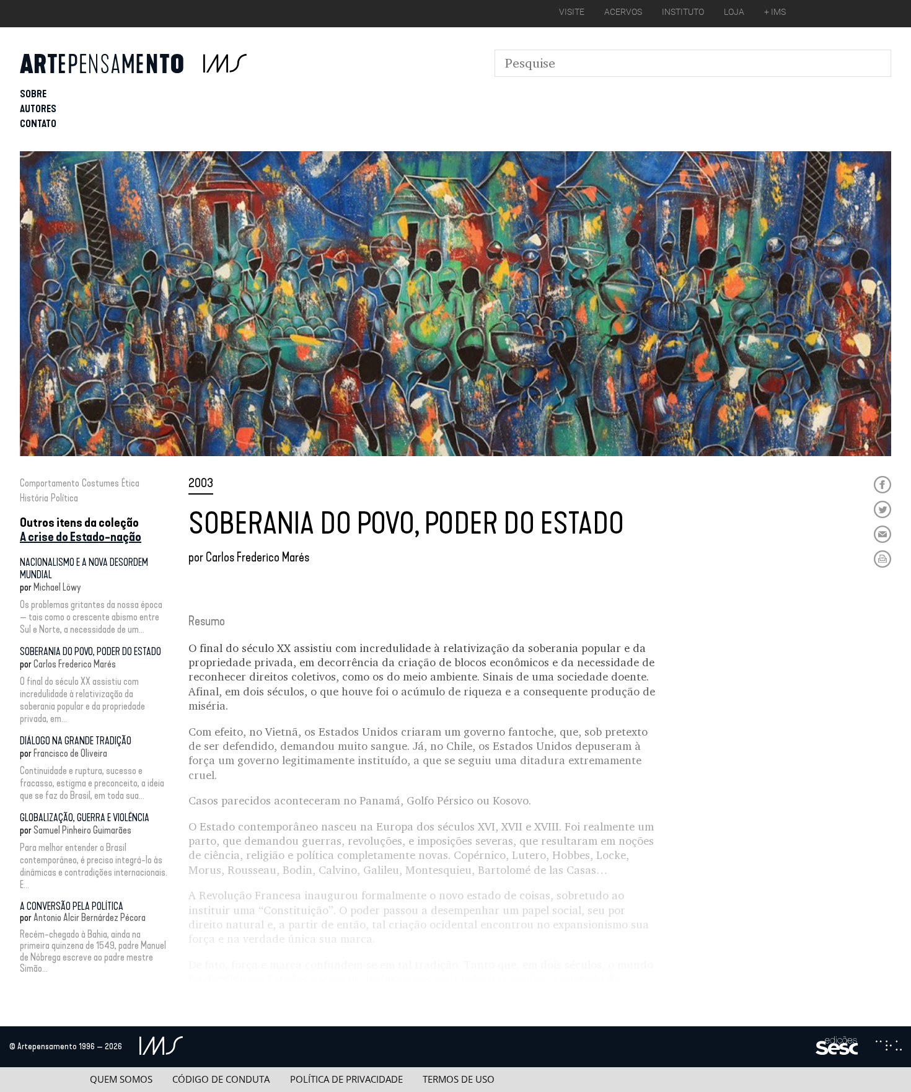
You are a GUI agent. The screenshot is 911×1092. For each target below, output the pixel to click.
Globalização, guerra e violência (84, 818)
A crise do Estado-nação (80, 536)
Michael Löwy (57, 587)
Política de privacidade (346, 1079)
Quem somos (121, 1079)
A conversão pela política (71, 906)
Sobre (33, 94)
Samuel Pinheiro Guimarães (82, 830)
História (34, 498)
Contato (38, 124)
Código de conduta (221, 1079)
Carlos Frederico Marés (74, 664)
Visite (571, 12)
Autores (38, 109)
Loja (734, 12)
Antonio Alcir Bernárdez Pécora (89, 917)
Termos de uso (459, 1079)
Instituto (683, 12)
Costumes (100, 483)
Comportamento (49, 483)
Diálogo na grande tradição (75, 741)
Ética (130, 483)
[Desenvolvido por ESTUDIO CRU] (889, 1047)
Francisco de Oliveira (70, 753)
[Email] (882, 534)
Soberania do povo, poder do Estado (90, 652)
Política (64, 498)
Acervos (623, 12)
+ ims (775, 12)
